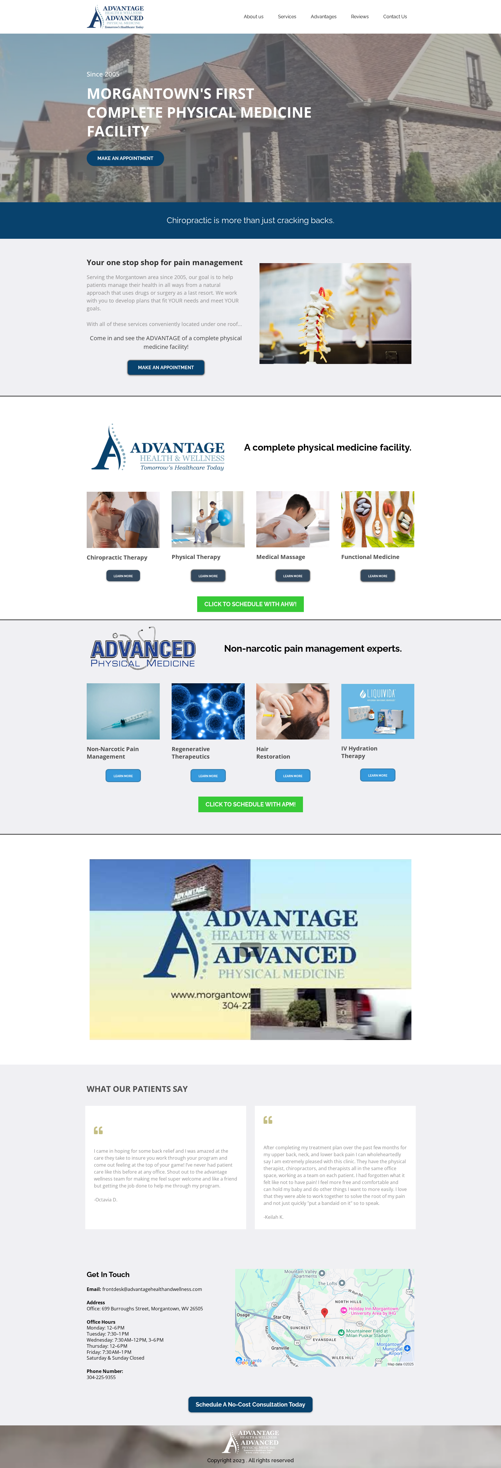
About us (254, 16)
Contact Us (395, 16)
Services (287, 16)
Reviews (360, 16)
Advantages (324, 16)
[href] (324, 1318)
